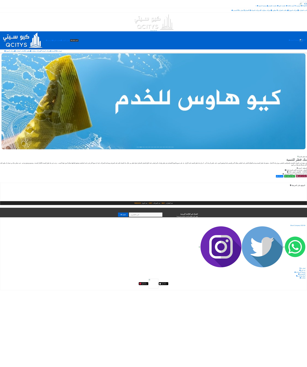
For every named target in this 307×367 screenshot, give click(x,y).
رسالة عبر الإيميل (302, 176)
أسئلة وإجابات (301, 276)
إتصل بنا (241, 10)
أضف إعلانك (291, 6)
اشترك (124, 214)
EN (305, 40)
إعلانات (303, 278)
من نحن (303, 270)
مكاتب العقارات (282, 10)
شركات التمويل (293, 10)
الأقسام (247, 10)
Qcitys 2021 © (153, 30)
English (304, 6)
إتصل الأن (280, 176)
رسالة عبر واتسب (290, 176)
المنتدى (235, 10)
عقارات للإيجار (272, 6)
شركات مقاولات (266, 10)
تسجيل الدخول (263, 6)
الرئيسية (49, 40)
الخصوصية (302, 274)
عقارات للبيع (282, 6)
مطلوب (274, 10)
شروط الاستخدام (300, 272)
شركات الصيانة (256, 10)
